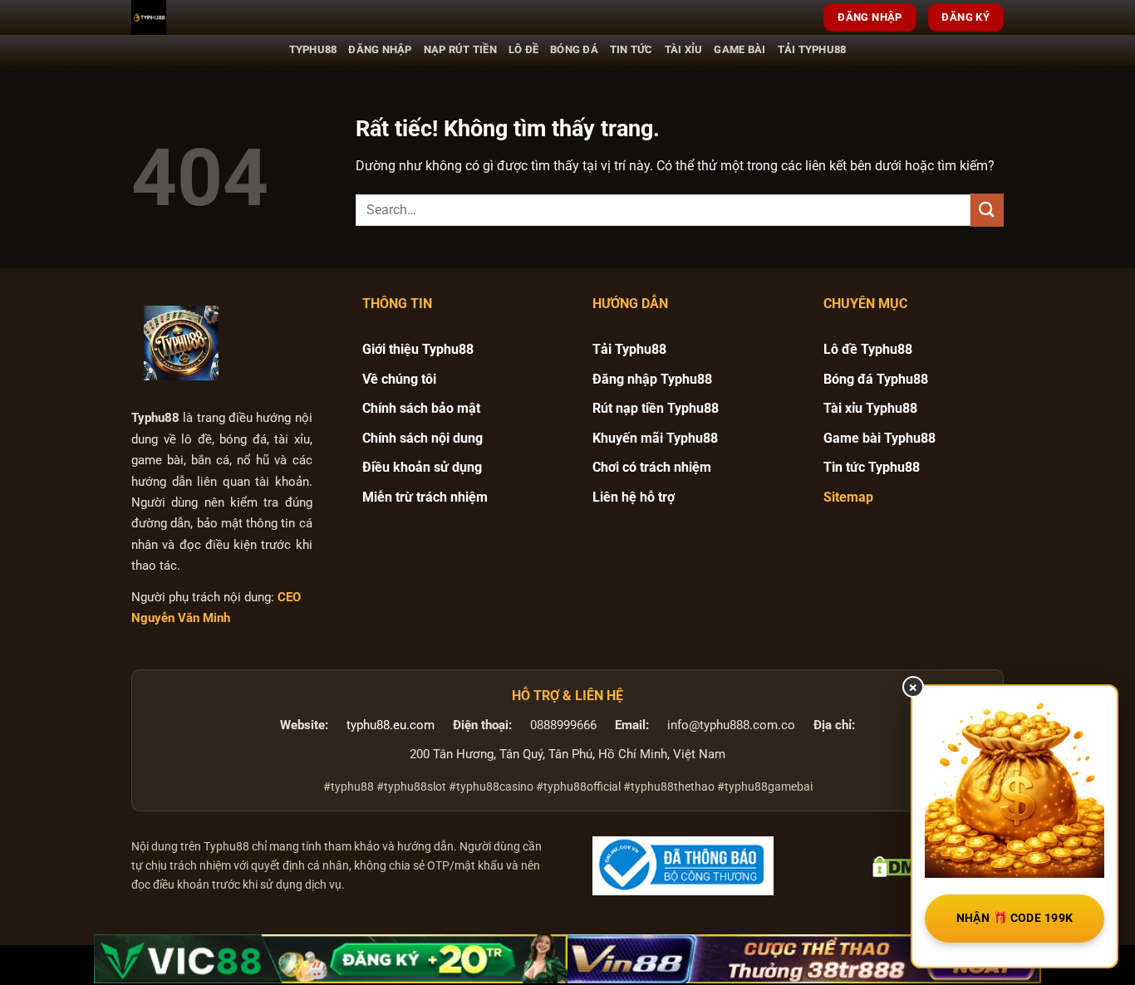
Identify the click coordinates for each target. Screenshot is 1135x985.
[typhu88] (181, 343)
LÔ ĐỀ (523, 49)
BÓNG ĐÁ (574, 49)
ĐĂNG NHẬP (379, 49)
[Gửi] (987, 210)
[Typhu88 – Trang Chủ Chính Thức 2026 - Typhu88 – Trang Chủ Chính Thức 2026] (214, 17)
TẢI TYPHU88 (812, 49)
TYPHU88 (313, 49)
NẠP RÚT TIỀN (460, 49)
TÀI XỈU (684, 49)
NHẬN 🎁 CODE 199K (1015, 917)
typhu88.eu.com (390, 725)
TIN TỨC (631, 49)
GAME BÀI (739, 49)
